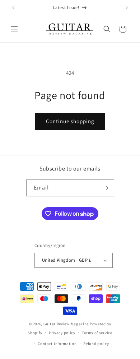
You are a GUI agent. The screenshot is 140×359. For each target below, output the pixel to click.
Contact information (57, 343)
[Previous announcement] (13, 8)
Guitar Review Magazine (66, 323)
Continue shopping (70, 121)
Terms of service (97, 332)
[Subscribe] (106, 188)
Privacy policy (62, 332)
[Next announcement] (127, 8)
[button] (14, 29)
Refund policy (96, 343)
